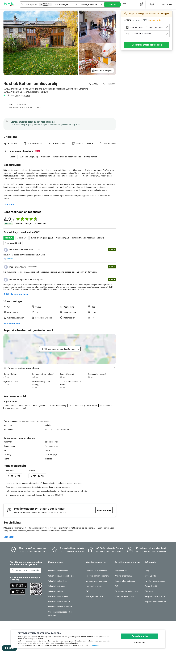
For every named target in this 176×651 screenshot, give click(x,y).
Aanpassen (139, 642)
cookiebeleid (94, 645)
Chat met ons (104, 510)
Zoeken (112, 4)
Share (95, 83)
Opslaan (111, 84)
